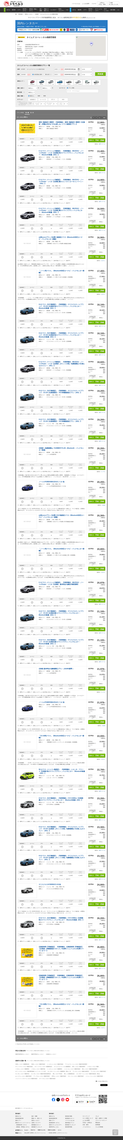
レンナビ (103, 471)
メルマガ (93, 3)
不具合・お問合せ (87, 1122)
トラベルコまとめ (69, 1120)
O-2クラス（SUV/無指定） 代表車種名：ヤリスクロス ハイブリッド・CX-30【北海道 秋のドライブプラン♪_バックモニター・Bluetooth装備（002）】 (61, 306)
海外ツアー (52, 1120)
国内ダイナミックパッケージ (22, 1122)
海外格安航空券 (53, 1118)
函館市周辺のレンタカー (37, 1054)
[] (90, 17)
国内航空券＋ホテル (21, 1124)
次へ (100, 117)
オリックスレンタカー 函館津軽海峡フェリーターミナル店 (30, 1071)
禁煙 (44, 96)
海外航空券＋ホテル (54, 1122)
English (26, 1130)
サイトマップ (86, 1116)
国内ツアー (18, 1120)
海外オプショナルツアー (55, 1124)
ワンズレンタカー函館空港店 (98, 1071)
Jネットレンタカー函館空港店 (76, 1076)
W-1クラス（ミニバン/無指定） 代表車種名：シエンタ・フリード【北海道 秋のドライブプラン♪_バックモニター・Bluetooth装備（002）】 (62, 771)
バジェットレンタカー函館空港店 (94, 1076)
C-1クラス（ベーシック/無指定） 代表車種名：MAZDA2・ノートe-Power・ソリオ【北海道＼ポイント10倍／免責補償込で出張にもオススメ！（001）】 (62, 363)
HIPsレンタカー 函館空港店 (59, 1076)
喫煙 (39, 96)
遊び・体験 (34, 1116)
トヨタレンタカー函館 (93, 1066)
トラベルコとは (76, 3)
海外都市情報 (68, 1127)
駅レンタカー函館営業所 (78, 1066)
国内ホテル (18, 1116)
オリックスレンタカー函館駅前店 (43, 1066)
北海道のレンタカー (51, 1054)
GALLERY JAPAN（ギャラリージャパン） (35, 1133)
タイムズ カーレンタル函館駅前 (62, 1066)
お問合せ (102, 3)
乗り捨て (47, 74)
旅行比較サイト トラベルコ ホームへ (24, 1108)
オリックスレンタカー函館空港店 (24, 1066)
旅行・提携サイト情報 (101, 1118)
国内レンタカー (27, 23)
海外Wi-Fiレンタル (54, 1127)
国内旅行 (17, 1113)
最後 (104, 117)
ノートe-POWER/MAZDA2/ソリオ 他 (51, 482)
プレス (97, 1116)
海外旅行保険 (68, 1116)
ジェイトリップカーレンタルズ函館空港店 (26, 1078)
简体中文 (33, 1130)
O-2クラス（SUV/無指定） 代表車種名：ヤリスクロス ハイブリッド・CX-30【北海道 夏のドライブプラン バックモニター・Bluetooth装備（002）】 (61, 613)
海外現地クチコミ (69, 1122)
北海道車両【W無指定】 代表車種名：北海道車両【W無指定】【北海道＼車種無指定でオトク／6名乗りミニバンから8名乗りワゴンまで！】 (61, 948)
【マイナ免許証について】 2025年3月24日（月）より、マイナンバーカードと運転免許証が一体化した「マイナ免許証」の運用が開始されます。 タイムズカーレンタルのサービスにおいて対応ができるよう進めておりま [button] (51, 509)
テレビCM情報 (99, 1127)
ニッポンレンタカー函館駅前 (54, 1069)
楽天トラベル (102, 144)
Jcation (103, 505)
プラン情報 (71, 88)
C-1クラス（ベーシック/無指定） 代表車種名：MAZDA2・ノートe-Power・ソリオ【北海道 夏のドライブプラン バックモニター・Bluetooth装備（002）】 (61, 210)
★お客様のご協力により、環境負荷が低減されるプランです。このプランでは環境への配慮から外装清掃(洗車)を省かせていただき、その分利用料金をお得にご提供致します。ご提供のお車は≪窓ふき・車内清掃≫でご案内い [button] (51, 264)
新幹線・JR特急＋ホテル (22, 1127)
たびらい (103, 260)
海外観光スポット (69, 1118)
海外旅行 (51, 1113)
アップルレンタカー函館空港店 (42, 1076)
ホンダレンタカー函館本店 (22, 1073)
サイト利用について (88, 1118)
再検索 (100, 74)
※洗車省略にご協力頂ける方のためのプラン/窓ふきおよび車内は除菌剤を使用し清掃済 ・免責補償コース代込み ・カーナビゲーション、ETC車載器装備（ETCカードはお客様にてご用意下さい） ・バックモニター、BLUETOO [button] (51, 475)
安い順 (27, 112)
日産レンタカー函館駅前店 (22, 1064)
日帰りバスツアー (36, 1122)
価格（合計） (20, 88)
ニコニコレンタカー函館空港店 (72, 1069)
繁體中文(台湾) (41, 1130)
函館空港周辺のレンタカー (22, 1054)
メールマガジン (87, 1127)
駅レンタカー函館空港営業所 (89, 1069)
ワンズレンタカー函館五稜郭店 (81, 1071)
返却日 (56, 74)
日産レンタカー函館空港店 (38, 1064)
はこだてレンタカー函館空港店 (23, 1076)
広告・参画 (85, 1124)
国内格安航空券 (19, 1118)
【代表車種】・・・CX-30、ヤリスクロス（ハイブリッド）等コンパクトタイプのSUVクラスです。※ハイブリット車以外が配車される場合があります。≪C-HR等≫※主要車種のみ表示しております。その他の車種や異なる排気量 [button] (51, 763)
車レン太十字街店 (57, 1073)
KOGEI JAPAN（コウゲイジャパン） (58, 1133)
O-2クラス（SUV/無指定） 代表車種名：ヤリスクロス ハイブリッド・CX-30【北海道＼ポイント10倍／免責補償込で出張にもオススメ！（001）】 (62, 828)
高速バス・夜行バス (37, 1118)
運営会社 (97, 1122)
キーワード (62, 88)
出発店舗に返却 (38, 74)
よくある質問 (85, 3)
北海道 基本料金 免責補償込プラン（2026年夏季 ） (56, 668)
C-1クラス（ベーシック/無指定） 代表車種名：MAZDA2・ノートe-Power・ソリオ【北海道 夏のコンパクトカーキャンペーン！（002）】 (61, 181)
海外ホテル (52, 1116)
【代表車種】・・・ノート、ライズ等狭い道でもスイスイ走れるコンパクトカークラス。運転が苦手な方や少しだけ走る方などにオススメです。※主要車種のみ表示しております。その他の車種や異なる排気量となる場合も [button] (51, 298)
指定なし (32, 96)
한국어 (59, 1130)
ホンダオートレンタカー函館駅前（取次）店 (59, 1071)
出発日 (56, 69)
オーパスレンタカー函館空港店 (47, 1078)
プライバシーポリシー (101, 1120)
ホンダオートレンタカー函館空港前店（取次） (88, 1073)
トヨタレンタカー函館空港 (38, 1069)
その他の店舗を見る (102, 1081)
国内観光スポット (36, 1124)
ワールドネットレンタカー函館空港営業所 (76, 1064)
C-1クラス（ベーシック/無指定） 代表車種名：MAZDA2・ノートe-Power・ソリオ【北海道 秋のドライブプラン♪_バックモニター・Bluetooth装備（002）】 (61, 153)
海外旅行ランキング (70, 1124)
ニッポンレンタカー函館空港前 (55, 1064)
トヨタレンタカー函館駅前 (22, 1069)
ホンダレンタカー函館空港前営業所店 (41, 1073)
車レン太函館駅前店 (69, 1073)
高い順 (32, 112)
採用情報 (97, 1124)
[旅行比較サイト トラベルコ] (16, 14)
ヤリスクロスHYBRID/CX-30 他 (50, 884)
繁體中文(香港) (51, 1130)
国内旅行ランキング (37, 1127)
